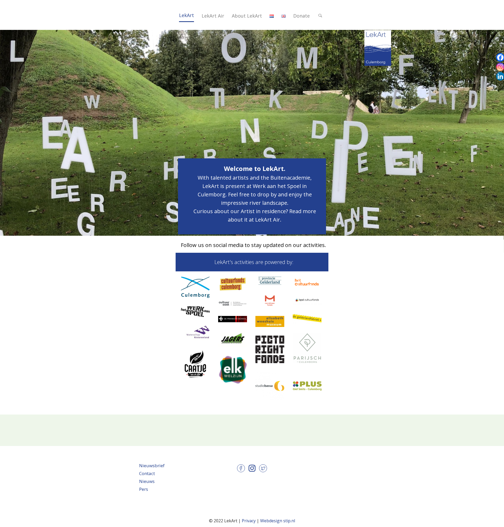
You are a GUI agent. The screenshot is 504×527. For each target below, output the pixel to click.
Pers (143, 489)
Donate (301, 16)
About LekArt (247, 16)
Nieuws (147, 481)
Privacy (249, 521)
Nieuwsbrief (152, 466)
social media (228, 245)
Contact (147, 473)
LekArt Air (213, 16)
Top (349, 8)
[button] (321, 15)
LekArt (186, 15)
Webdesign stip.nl (277, 521)
